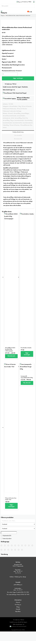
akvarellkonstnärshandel (9, 116)
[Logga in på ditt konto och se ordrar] (34, 1)
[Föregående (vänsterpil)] (3, 320)
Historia (18, 602)
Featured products (7, 538)
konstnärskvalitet (17, 123)
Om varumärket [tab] (18, 135)
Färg (19, 106)
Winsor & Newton (14, 125)
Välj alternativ (11, 356)
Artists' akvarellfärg (16, 118)
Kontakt (18, 609)
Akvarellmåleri (13, 106)
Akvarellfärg (17, 113)
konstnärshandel (7, 123)
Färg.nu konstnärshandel (17, 120)
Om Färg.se (18, 604)
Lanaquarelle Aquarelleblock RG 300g (27, 376)
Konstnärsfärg (28, 120)
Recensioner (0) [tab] (18, 138)
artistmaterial (6, 118)
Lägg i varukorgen (18, 78)
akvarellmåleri (21, 116)
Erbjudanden (7, 535)
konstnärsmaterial (28, 123)
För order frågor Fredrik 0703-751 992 (18, 592)
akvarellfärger (25, 113)
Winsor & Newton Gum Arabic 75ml (10, 498)
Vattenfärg (6, 125)
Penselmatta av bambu (26, 347)
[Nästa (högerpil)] (33, 320)
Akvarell (10, 113)
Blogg (18, 607)
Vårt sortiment (7, 145)
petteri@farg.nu (18, 584)
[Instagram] (19, 614)
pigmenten (10, 148)
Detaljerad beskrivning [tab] (18, 132)
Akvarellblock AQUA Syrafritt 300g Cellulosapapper (10, 349)
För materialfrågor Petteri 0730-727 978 (18, 594)
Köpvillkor (18, 611)
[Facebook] (16, 614)
